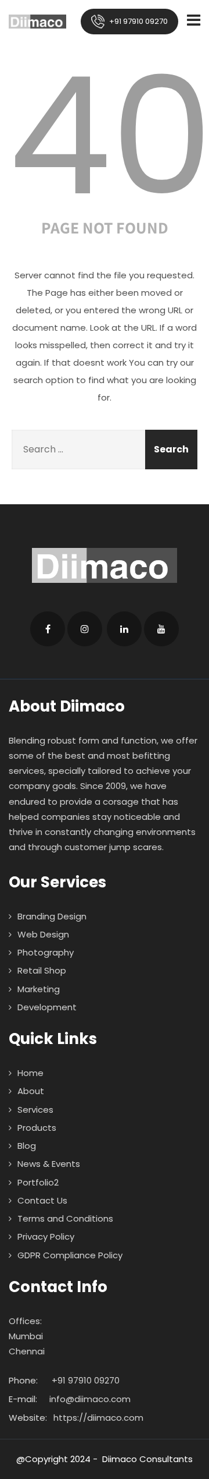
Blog (26, 1146)
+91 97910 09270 (137, 21)
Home (30, 1073)
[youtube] (161, 628)
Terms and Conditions (65, 1218)
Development (47, 1007)
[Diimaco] (37, 22)
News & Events (48, 1164)
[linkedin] (124, 628)
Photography (45, 952)
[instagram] (84, 628)
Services (35, 1109)
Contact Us (42, 1200)
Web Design (43, 934)
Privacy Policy (45, 1236)
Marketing (38, 989)
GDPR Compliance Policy (69, 1255)
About (30, 1091)
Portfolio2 (38, 1182)
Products (36, 1127)
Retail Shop (41, 970)
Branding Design (52, 916)
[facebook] (47, 628)
